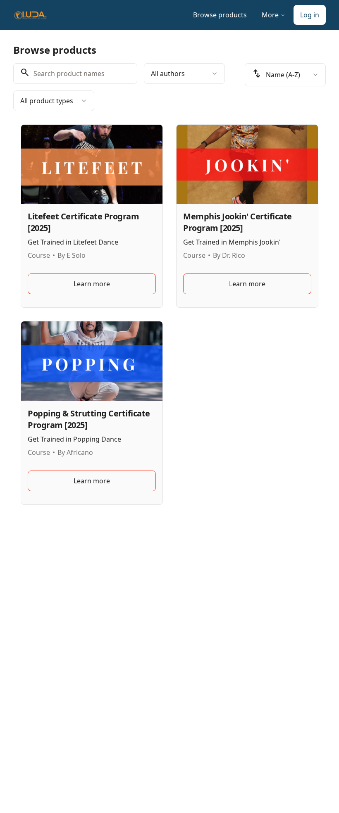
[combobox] (184, 73)
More (270, 14)
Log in (309, 14)
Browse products (220, 14)
